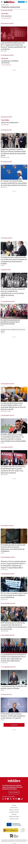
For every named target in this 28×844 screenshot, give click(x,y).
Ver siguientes (14, 725)
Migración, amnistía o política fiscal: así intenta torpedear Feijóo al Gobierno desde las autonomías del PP (13, 152)
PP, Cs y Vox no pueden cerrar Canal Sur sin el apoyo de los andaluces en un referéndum (14, 595)
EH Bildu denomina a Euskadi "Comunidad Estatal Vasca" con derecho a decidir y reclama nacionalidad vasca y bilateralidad (13, 438)
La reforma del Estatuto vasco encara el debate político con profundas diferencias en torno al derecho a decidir (13, 406)
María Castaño (4, 51)
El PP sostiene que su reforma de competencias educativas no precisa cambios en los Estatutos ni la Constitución (14, 626)
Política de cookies (14, 818)
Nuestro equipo (14, 807)
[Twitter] (11, 799)
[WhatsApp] (3, 799)
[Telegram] (13, 799)
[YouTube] (19, 799)
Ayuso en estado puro (9, 122)
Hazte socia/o (14, 792)
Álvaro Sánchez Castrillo (6, 411)
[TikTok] (22, 799)
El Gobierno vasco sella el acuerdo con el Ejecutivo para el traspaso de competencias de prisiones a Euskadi (14, 260)
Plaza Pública (5, 120)
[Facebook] (5, 799)
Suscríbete (21, 1)
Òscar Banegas (5, 124)
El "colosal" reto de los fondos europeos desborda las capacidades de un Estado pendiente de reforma (14, 183)
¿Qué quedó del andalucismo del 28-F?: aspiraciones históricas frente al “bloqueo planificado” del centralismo (13, 46)
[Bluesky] (8, 799)
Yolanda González (4, 631)
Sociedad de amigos (14, 812)
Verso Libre (4, 13)
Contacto (14, 805)
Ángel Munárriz (4, 187)
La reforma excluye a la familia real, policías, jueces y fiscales (14, 687)
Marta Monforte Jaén (5, 157)
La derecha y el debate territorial (10, 62)
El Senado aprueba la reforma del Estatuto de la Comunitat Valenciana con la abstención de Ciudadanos (13, 548)
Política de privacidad (14, 816)
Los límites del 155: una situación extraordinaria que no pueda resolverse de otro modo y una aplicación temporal (13, 470)
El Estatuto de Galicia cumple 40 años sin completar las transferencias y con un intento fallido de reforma (13, 292)
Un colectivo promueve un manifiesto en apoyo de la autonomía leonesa (10, 322)
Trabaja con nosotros (14, 809)
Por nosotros (6, 16)
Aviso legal (14, 814)
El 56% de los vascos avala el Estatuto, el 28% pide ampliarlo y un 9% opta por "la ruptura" (13, 716)
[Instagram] (16, 799)
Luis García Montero (6, 18)
